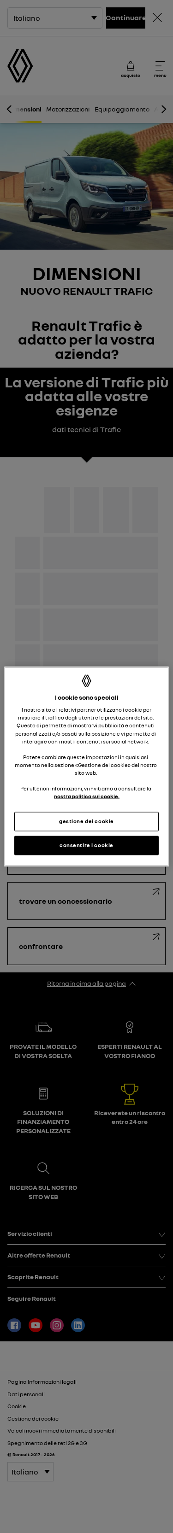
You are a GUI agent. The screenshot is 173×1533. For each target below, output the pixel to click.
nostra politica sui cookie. (86, 796)
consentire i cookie (86, 845)
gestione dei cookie (86, 821)
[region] (86, 767)
